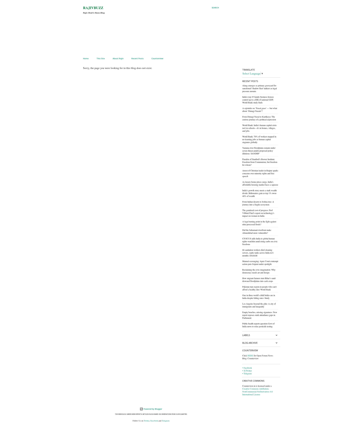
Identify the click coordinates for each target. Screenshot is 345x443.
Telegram (165, 420)
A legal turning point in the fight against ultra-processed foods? (259, 223)
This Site (100, 58)
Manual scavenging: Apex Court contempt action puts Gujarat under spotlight (260, 262)
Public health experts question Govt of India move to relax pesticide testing (258, 325)
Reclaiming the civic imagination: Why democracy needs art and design (258, 271)
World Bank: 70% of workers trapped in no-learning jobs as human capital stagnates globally (259, 139)
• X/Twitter (247, 370)
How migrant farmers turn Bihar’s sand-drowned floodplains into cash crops (259, 279)
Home (86, 58)
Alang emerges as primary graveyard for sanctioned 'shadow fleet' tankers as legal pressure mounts (259, 88)
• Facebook (247, 367)
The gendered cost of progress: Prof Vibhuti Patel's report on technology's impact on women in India (258, 213)
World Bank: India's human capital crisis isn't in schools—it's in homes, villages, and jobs (259, 128)
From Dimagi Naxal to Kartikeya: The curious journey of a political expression (259, 118)
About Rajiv (118, 58)
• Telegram (247, 373)
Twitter (146, 420)
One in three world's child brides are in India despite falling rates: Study (258, 296)
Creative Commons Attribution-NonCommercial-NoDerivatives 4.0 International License (257, 391)
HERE (250, 355)
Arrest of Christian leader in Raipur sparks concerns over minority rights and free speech (260, 173)
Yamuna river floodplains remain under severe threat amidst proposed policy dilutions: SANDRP (258, 150)
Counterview (157, 58)
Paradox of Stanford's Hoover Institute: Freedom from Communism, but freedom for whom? (259, 162)
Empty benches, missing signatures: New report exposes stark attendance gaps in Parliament (259, 315)
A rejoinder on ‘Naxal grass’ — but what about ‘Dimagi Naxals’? (259, 109)
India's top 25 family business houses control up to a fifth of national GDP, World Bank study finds (258, 99)
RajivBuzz (93, 7)
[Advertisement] (144, 35)
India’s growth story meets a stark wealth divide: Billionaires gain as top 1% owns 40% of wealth (259, 193)
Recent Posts (137, 58)
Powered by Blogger (152, 409)
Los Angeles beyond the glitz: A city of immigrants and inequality (259, 305)
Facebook (154, 420)
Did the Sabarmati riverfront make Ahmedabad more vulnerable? (256, 231)
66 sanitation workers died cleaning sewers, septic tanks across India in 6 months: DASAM (257, 252)
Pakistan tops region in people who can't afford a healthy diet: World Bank (259, 288)
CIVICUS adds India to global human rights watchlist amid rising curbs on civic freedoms (259, 241)
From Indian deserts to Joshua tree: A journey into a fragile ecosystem (258, 203)
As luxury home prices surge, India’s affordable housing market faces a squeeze (260, 183)
